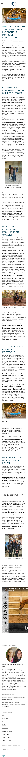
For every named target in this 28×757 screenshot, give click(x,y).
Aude (21, 41)
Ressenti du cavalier (7, 731)
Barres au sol (5, 718)
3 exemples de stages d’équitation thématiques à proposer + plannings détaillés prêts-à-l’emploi (13, 704)
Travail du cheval (6, 740)
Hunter (4, 725)
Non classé (15, 41)
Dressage (4, 721)
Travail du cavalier (6, 737)
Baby (3, 715)
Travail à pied (5, 734)
